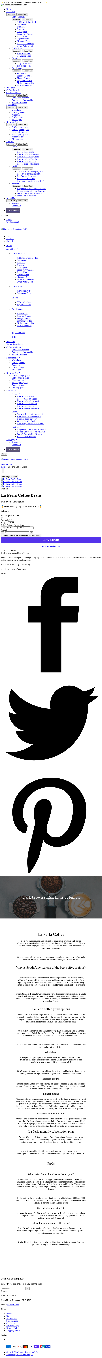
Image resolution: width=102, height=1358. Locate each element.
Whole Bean (22, 73)
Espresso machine (19, 102)
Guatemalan (22, 29)
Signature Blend (24, 41)
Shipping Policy (13, 1330)
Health (14, 166)
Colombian (21, 24)
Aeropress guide (18, 137)
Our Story (10, 1323)
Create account (12, 222)
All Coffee (10, 11)
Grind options (17, 68)
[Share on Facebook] (51, 625)
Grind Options (7, 525)
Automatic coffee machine (23, 100)
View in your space (9, 477)
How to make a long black (28, 157)
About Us (10, 198)
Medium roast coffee (25, 83)
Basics (14, 147)
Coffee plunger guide (20, 127)
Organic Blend (23, 39)
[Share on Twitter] (51, 725)
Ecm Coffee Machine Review (29, 193)
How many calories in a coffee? (30, 181)
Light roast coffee (24, 80)
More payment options (51, 546)
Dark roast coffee (24, 85)
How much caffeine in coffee (29, 174)
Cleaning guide (18, 139)
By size (15, 58)
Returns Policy (12, 1328)
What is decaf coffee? (26, 178)
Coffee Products (18, 17)
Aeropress (16, 115)
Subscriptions (12, 1321)
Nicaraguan (22, 31)
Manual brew (12, 105)
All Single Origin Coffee (27, 22)
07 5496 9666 (13, 1305)
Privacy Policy (12, 1326)
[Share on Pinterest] (51, 826)
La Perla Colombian (25, 43)
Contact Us (16, 206)
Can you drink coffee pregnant (30, 171)
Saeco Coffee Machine (26, 196)
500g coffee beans (24, 63)
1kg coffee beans (24, 66)
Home (9, 9)
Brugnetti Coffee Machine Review (31, 188)
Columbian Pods (24, 56)
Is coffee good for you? (27, 176)
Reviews (15, 183)
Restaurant (16, 203)
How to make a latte (25, 152)
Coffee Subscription (14, 90)
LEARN (10, 141)
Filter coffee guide (19, 132)
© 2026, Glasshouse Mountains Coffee (22, 1352)
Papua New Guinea (25, 34)
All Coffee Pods (24, 53)
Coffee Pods (17, 48)
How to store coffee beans (28, 164)
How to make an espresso (28, 154)
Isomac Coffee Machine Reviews (31, 191)
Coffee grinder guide (20, 129)
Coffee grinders (18, 112)
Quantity (4, 530)
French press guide (19, 134)
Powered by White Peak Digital (19, 1354)
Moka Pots (16, 110)
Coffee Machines (13, 92)
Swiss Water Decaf (25, 46)
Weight (4, 522)
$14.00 (15, 337)
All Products (11, 1318)
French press (17, 119)
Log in (9, 219)
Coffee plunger (18, 117)
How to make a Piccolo (27, 159)
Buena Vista (22, 36)
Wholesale (10, 88)
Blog (8, 1316)
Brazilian (21, 27)
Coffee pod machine (20, 98)
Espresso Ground (24, 76)
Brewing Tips (12, 122)
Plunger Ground (24, 78)
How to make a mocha (26, 161)
